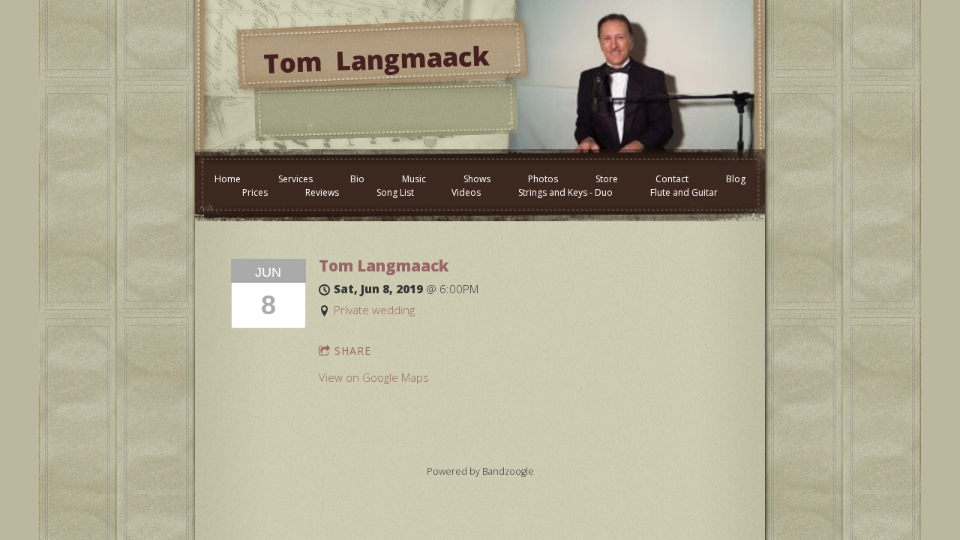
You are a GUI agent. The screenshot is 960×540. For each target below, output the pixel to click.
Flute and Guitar (684, 192)
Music (414, 178)
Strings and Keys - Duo (565, 192)
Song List (395, 192)
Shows (477, 178)
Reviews (322, 192)
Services (295, 178)
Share (352, 351)
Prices (255, 192)
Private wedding (374, 309)
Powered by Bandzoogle (480, 471)
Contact (672, 178)
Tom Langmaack (383, 265)
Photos (543, 178)
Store (607, 178)
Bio (357, 178)
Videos (466, 192)
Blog (736, 178)
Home (227, 178)
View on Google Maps (374, 377)
